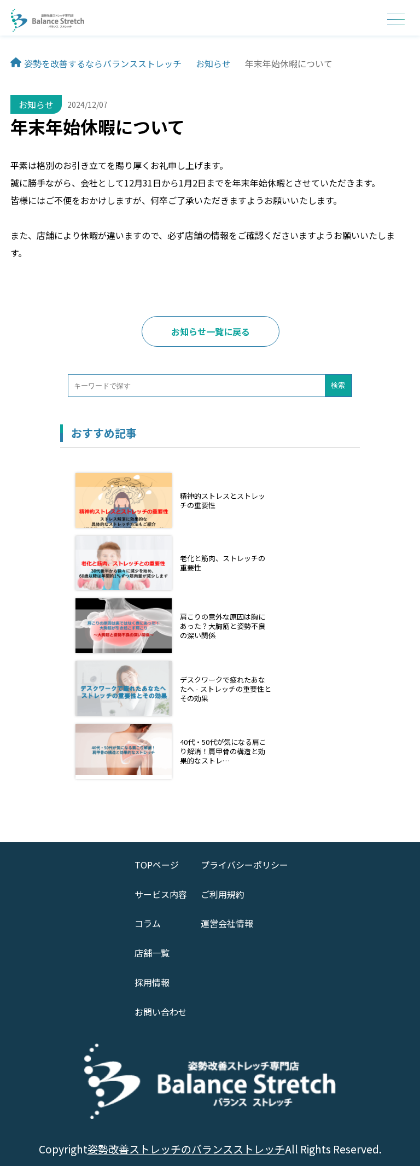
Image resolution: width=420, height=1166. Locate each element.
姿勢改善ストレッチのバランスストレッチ (186, 1149)
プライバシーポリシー (244, 864)
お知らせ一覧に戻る (210, 331)
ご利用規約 (222, 894)
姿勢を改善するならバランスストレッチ (103, 63)
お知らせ (213, 63)
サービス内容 (161, 894)
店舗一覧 (152, 952)
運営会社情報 (227, 923)
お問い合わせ (161, 1011)
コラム (148, 923)
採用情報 (152, 982)
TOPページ (157, 864)
